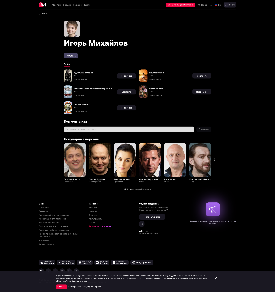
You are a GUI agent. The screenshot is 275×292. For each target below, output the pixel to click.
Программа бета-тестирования (54, 215)
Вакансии (43, 211)
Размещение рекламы (49, 222)
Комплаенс (44, 240)
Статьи (92, 222)
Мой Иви (93, 207)
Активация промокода (100, 226)
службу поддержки (92, 287)
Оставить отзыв (46, 244)
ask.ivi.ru (143, 231)
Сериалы (93, 215)
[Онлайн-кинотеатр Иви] (43, 5)
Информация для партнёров (52, 219)
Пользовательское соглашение (53, 226)
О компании (44, 207)
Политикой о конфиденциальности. (72, 281)
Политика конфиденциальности (54, 230)
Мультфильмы (95, 219)
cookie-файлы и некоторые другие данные (159, 276)
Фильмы (93, 211)
